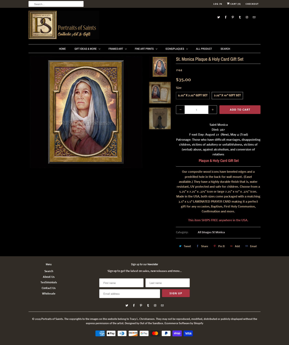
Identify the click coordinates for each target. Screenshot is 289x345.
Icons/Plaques (175, 48)
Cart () (235, 3)
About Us (49, 277)
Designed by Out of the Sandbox (144, 323)
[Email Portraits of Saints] (254, 17)
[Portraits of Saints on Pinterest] (232, 17)
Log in (217, 3)
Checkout (252, 3)
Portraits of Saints (52, 319)
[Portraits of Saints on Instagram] (246, 17)
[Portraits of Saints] (64, 25)
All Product (204, 48)
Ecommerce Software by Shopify (184, 323)
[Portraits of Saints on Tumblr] (239, 17)
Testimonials (48, 282)
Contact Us (49, 288)
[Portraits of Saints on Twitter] (218, 17)
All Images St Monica (211, 232)
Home (62, 48)
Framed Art (116, 48)
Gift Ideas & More (86, 48)
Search (225, 48)
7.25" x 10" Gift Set (227, 95)
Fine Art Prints (144, 48)
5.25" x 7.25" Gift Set (193, 95)
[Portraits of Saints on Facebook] (225, 17)
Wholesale (48, 293)
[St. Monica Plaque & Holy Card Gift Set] (86, 112)
